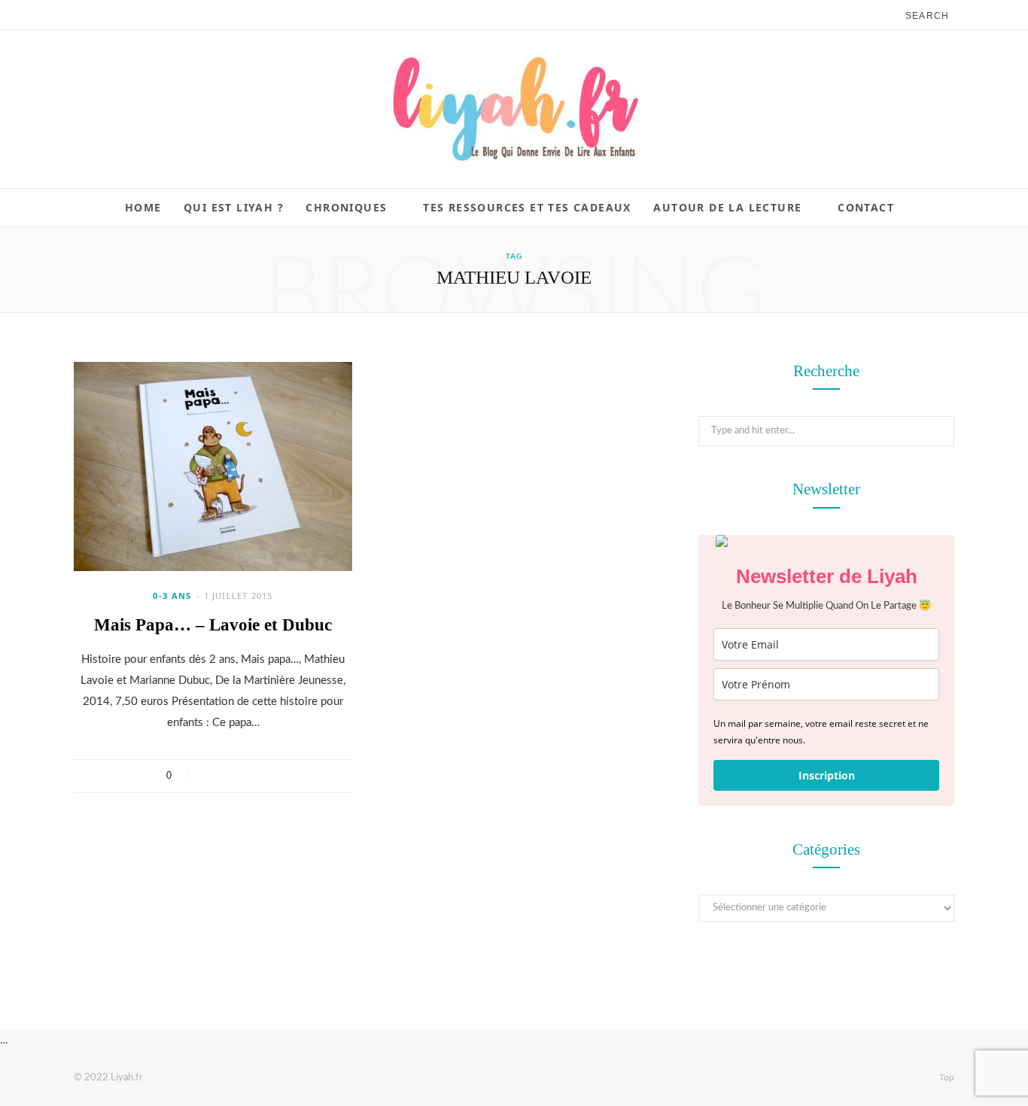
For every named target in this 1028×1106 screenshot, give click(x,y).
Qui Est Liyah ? (234, 207)
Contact (866, 207)
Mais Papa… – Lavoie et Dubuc (213, 624)
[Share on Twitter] (229, 775)
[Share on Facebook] (209, 775)
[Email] (268, 775)
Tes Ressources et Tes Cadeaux (527, 207)
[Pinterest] (249, 775)
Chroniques (346, 207)
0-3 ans (172, 595)
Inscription (826, 775)
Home (143, 207)
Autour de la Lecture (727, 207)
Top (945, 1077)
